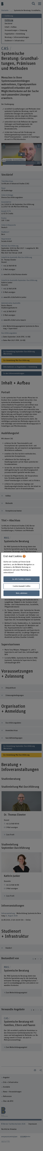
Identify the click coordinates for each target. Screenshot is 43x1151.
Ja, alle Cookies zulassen (21, 579)
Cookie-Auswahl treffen (21, 586)
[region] (21, 575)
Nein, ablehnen (21, 593)
